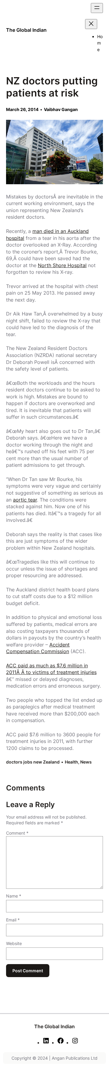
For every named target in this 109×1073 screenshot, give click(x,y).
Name (13, 895)
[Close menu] (91, 24)
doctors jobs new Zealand (33, 761)
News (86, 761)
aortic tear (25, 500)
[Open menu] (97, 8)
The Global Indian (26, 30)
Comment (17, 833)
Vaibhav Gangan (61, 109)
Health (71, 761)
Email (13, 919)
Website (14, 943)
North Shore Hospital (62, 265)
